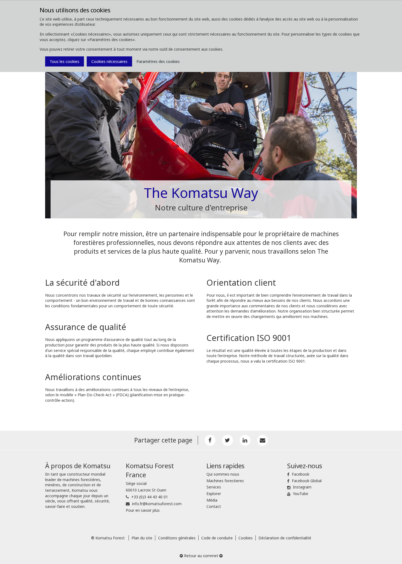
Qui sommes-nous (222, 474)
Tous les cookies (64, 61)
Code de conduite (217, 537)
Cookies (245, 537)
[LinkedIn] (245, 440)
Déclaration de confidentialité (284, 537)
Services (213, 487)
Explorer (213, 493)
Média (211, 500)
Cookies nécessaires (109, 61)
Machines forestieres (225, 480)
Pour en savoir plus (143, 510)
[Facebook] (210, 440)
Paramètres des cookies (158, 61)
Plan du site (142, 537)
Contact (213, 506)
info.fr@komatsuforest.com (157, 503)
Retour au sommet (201, 555)
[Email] (262, 440)
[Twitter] (227, 440)
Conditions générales (177, 537)
